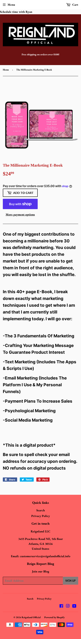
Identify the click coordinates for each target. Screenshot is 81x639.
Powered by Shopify (54, 617)
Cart (75, 5)
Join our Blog (40, 571)
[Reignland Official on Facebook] (61, 606)
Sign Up (70, 580)
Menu (11, 5)
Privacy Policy (40, 516)
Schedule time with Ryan (16, 12)
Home (6, 69)
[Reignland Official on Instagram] (68, 606)
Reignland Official (31, 617)
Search (40, 510)
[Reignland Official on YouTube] (74, 606)
